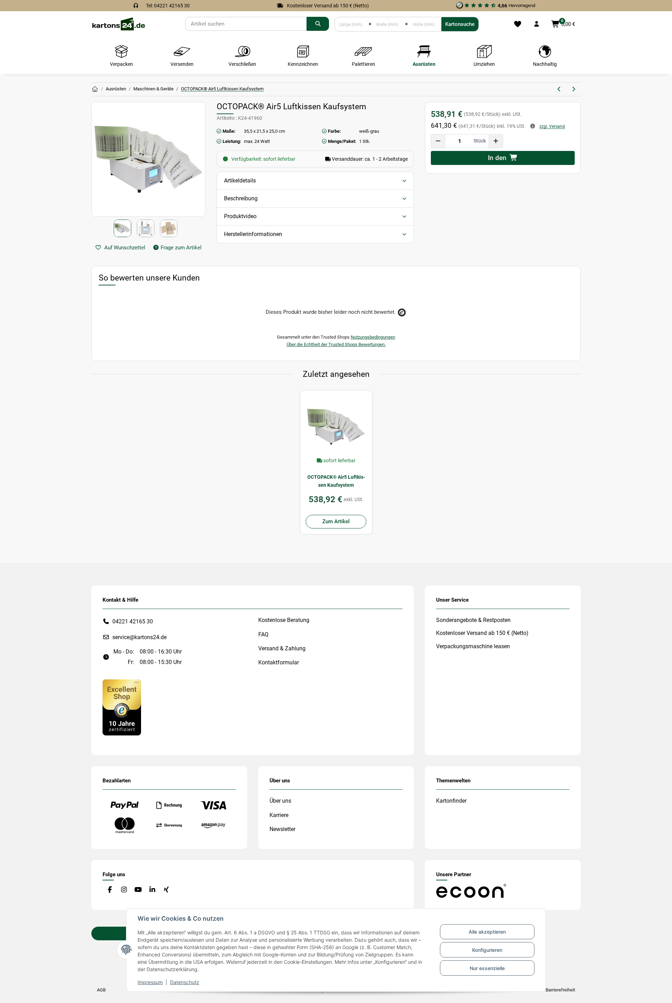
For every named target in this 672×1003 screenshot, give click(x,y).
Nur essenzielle (487, 968)
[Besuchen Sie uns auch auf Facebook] (110, 889)
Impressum (150, 982)
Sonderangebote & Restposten (473, 620)
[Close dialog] (656, 456)
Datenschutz (184, 982)
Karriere (279, 815)
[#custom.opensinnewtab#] (122, 707)
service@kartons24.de (139, 637)
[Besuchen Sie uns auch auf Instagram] (124, 889)
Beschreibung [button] (241, 198)
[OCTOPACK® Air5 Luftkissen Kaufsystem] (336, 426)
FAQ (263, 634)
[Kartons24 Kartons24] (94, 89)
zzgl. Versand (552, 126)
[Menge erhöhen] (496, 141)
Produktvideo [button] (240, 216)
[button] (536, 24)
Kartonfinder (451, 800)
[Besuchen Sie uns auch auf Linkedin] (152, 889)
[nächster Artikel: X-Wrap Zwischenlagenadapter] (573, 89)
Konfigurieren (487, 950)
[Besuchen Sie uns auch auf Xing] (166, 889)
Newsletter (282, 829)
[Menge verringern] (438, 141)
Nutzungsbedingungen (373, 337)
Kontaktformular (278, 662)
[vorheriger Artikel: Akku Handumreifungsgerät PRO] (559, 89)
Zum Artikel (336, 521)
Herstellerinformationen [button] (253, 234)
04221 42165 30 (132, 621)
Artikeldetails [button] (240, 180)
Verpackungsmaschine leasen (473, 646)
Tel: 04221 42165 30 (168, 5)
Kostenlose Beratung (283, 620)
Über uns (280, 800)
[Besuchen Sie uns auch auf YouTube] (138, 889)
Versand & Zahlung (282, 648)
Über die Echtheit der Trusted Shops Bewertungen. (336, 344)
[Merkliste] (517, 24)
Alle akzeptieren (487, 932)
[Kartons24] (118, 23)
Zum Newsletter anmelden (586, 536)
